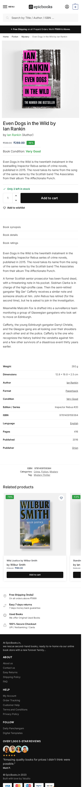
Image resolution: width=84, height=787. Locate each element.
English (74, 423)
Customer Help (11, 705)
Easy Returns (10, 672)
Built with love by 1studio (16, 778)
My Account (9, 695)
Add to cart (49, 198)
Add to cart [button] (35, 575)
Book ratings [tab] (10, 242)
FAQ (5, 681)
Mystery (25, 36)
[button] (75, 7)
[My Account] (67, 7)
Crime (37, 471)
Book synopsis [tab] (12, 227)
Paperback (72, 390)
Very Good (33, 151)
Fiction (15, 36)
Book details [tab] (10, 234)
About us (8, 663)
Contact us (9, 667)
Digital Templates (12, 733)
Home (6, 36)
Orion (75, 447)
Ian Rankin (14, 135)
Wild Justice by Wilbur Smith (22, 560)
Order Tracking (11, 700)
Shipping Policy (12, 677)
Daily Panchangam (13, 728)
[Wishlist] (61, 498)
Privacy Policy (11, 714)
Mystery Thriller (42, 475)
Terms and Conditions (15, 709)
